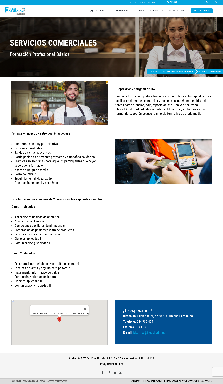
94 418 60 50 (115, 358)
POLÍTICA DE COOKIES (172, 381)
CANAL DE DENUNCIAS (190, 381)
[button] (59, 319)
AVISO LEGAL (136, 381)
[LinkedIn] (114, 372)
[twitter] (216, 2)
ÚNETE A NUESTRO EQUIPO (151, 2)
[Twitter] (120, 372)
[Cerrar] (85, 309)
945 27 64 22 (85, 358)
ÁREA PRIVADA (206, 381)
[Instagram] (108, 372)
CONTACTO (132, 2)
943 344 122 (146, 358)
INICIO (154, 71)
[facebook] (203, 2)
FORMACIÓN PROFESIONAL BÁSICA (178, 71)
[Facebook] (103, 372)
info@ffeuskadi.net (111, 364)
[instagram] (207, 2)
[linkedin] (212, 2)
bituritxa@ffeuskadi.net (149, 333)
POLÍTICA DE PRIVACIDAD (153, 381)
